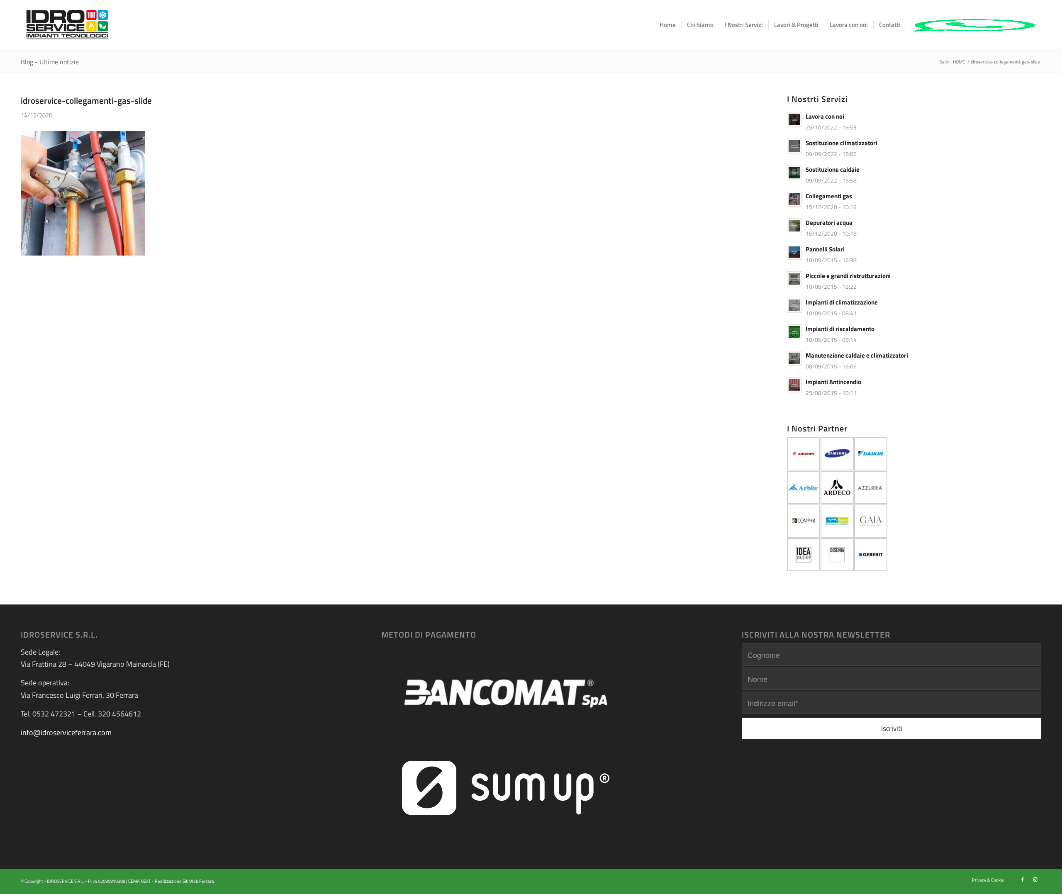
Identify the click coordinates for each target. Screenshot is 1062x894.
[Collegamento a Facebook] (1022, 879)
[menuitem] (667, 25)
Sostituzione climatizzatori (841, 143)
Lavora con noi (825, 116)
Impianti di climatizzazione (842, 302)
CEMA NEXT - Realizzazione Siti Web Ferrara (171, 881)
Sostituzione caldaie (833, 169)
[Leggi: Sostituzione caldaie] (794, 172)
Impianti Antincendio (833, 382)
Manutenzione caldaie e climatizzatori (857, 355)
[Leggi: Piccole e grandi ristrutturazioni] (794, 278)
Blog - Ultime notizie (50, 62)
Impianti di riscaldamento (840, 329)
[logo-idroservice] (67, 25)
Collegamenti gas (829, 196)
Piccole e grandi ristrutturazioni (848, 275)
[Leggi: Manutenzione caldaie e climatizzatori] (794, 358)
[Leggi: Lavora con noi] (794, 119)
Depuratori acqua (829, 222)
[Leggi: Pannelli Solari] (794, 252)
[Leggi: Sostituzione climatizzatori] (794, 146)
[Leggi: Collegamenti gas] (794, 199)
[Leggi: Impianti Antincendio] (794, 385)
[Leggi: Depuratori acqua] (794, 225)
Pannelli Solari (825, 249)
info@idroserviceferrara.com (66, 732)
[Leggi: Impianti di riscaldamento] (794, 331)
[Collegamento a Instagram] (1035, 879)
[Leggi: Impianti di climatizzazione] (794, 305)
